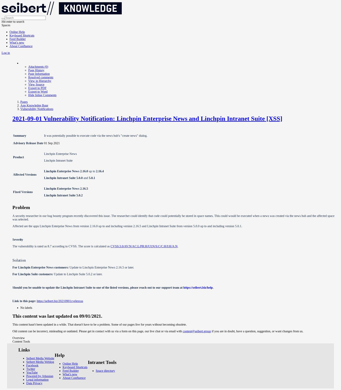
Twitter (30, 369)
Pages (24, 102)
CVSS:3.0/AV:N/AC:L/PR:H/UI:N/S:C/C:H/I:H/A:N (144, 246)
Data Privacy (34, 383)
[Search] (3, 18)
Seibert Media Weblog (40, 362)
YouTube (32, 372)
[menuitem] (38, 66)
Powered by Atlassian (39, 376)
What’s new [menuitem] (16, 42)
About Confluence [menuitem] (21, 46)
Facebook (32, 365)
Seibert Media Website (40, 358)
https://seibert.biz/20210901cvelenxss (60, 301)
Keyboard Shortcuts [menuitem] (21, 35)
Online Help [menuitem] (17, 32)
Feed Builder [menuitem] (17, 39)
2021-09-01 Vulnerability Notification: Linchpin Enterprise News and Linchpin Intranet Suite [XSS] (147, 118)
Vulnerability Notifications (36, 109)
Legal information (37, 379)
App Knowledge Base (34, 105)
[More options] (20, 63)
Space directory (105, 370)
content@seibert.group (197, 331)
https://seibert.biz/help (198, 287)
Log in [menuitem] (6, 53)
